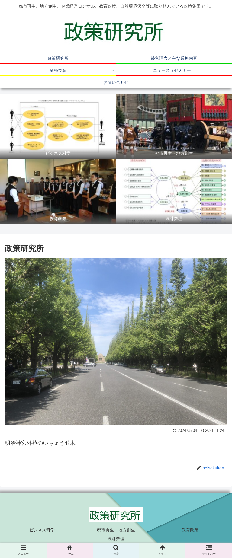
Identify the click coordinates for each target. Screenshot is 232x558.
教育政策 (190, 530)
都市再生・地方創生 (116, 530)
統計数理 (116, 538)
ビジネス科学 (42, 530)
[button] (214, 509)
